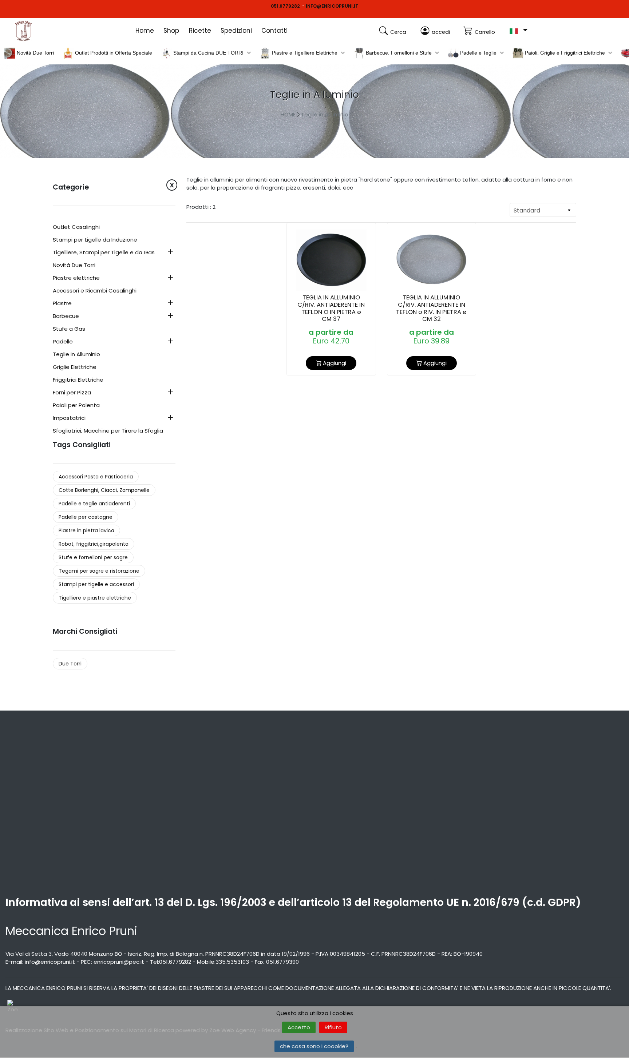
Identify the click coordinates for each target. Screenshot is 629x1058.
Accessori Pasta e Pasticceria (96, 476)
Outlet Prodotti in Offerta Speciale (113, 53)
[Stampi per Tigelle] (33, 31)
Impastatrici (69, 418)
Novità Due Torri (34, 53)
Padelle (63, 342)
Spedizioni (236, 30)
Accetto (299, 1027)
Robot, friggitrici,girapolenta (93, 544)
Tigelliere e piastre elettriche (95, 597)
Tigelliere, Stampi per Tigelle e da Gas (104, 253)
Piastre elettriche (76, 278)
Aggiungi (333, 363)
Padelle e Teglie (478, 53)
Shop (171, 30)
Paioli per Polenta (76, 405)
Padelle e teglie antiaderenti (94, 503)
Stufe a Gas (69, 329)
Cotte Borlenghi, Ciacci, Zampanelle (104, 490)
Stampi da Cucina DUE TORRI (208, 53)
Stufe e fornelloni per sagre (93, 557)
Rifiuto (333, 1027)
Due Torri (70, 663)
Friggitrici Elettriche (78, 380)
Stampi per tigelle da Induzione (95, 240)
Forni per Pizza (72, 393)
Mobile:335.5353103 (223, 962)
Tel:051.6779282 (170, 962)
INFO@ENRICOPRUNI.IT (332, 6)
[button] (518, 30)
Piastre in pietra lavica (86, 530)
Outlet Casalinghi (76, 227)
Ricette (200, 30)
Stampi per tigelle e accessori (96, 584)
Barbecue (66, 316)
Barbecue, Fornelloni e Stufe (398, 53)
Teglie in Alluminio (76, 354)
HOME (288, 114)
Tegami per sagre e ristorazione (99, 570)
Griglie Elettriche (74, 367)
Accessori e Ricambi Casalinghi (95, 291)
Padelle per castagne (85, 517)
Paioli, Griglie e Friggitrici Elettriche (564, 53)
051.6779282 (285, 6)
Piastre (62, 304)
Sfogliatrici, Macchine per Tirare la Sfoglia (108, 431)
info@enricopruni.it (50, 962)
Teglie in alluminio (324, 114)
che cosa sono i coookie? (314, 1046)
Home (144, 30)
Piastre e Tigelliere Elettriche (303, 53)
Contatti (274, 30)
